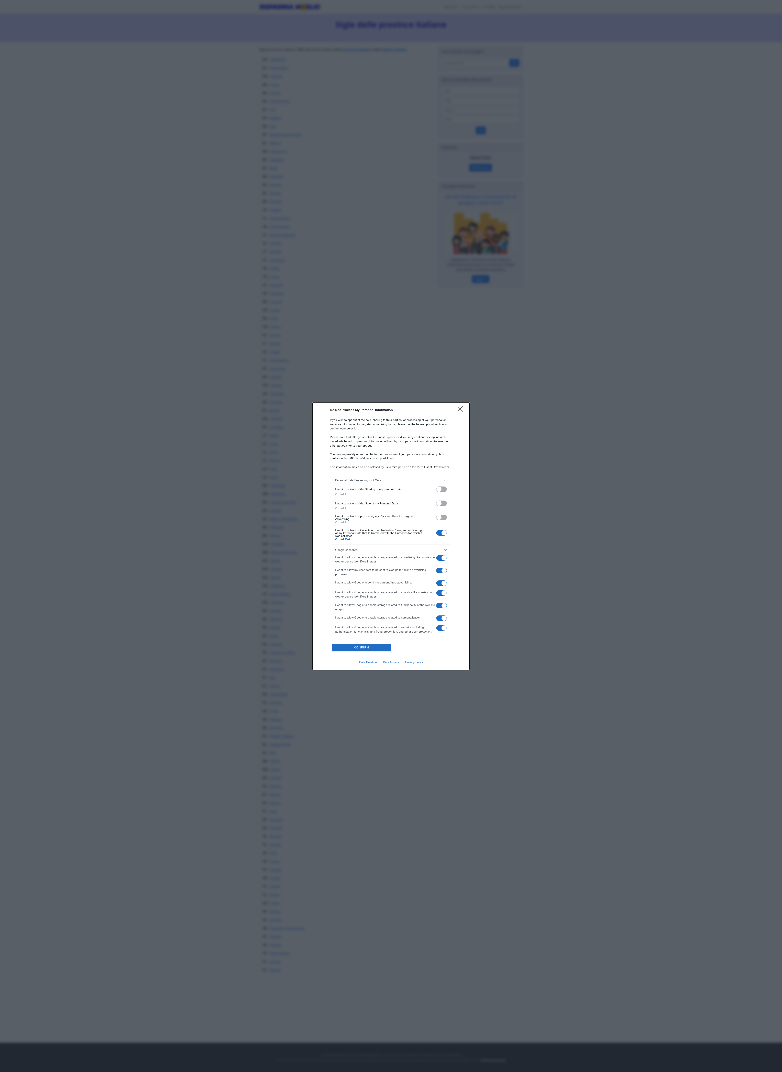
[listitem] (391, 480)
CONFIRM (361, 647)
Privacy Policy (414, 662)
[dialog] (391, 536)
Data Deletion (368, 662)
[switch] (441, 489)
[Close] (461, 410)
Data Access (391, 662)
